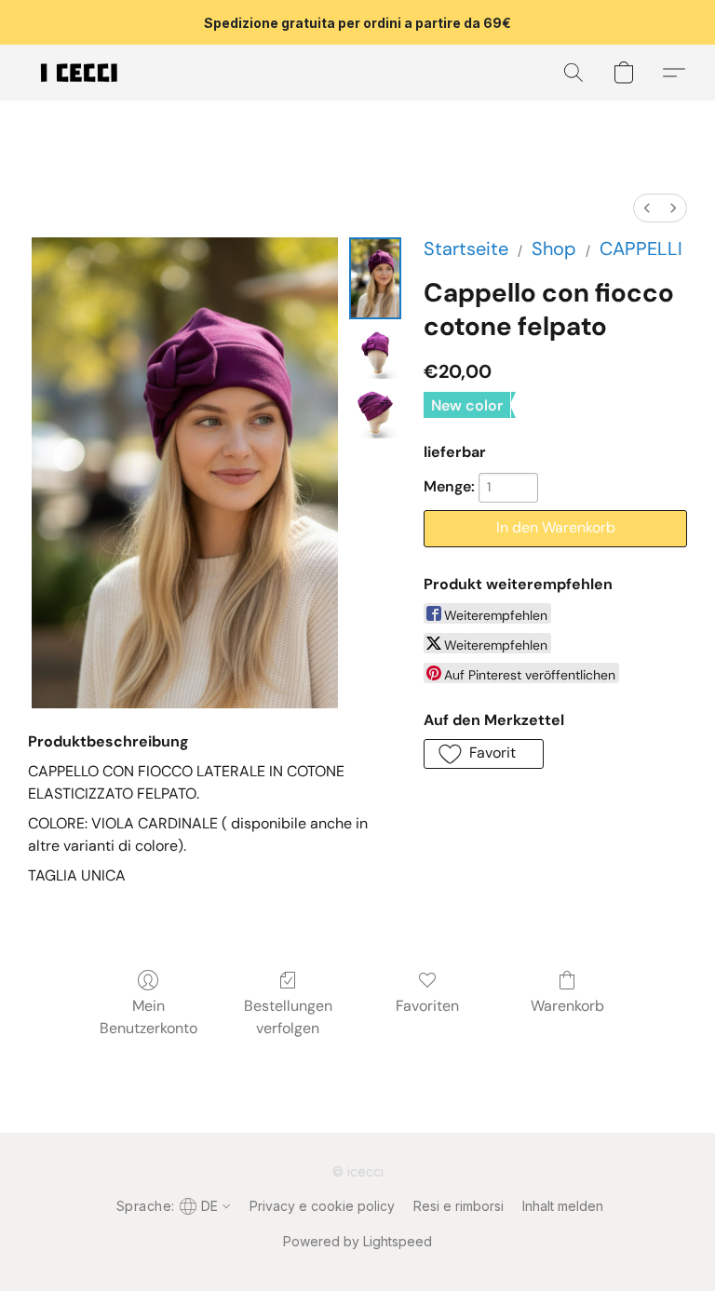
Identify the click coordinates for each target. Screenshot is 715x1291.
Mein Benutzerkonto (148, 1017)
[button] (79, 72)
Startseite (466, 248)
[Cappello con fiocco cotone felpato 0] (375, 278)
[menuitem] (647, 208)
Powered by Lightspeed (357, 1241)
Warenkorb (567, 1005)
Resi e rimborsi (458, 1206)
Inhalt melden (562, 1206)
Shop (554, 248)
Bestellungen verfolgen (288, 1017)
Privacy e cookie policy (322, 1206)
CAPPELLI (641, 248)
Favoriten (427, 1005)
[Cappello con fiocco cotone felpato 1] (375, 353)
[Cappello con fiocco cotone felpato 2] (375, 412)
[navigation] (172, 1205)
